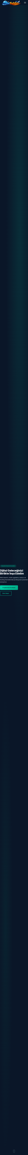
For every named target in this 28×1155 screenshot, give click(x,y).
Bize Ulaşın (6, 593)
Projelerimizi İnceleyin (9, 587)
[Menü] (25, 3)
